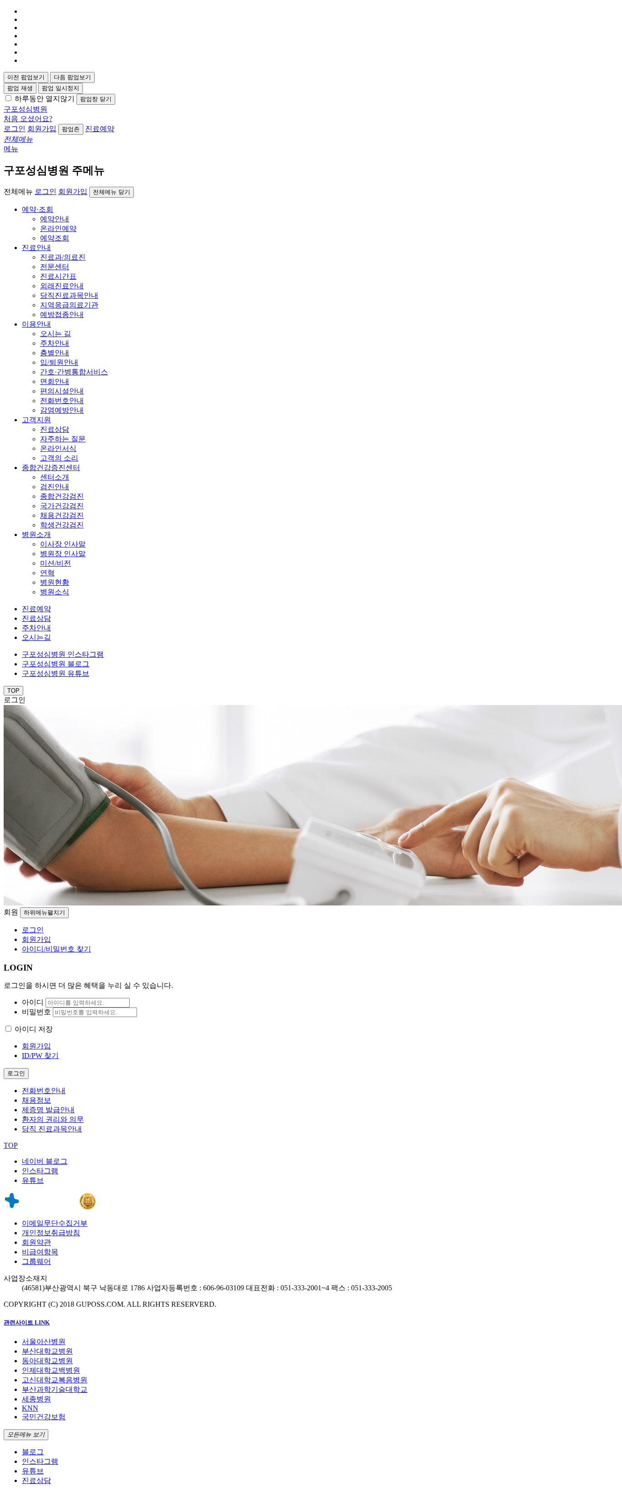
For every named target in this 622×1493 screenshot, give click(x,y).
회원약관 (36, 1242)
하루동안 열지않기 (45, 98)
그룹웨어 (36, 1261)
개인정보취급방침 (51, 1233)
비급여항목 (40, 1252)
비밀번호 (36, 1012)
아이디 (33, 1002)
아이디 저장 (34, 1029)
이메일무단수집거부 (54, 1223)
